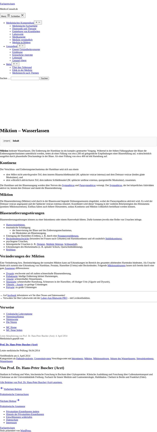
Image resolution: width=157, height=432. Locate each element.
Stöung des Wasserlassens (122, 358)
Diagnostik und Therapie (24, 28)
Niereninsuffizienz (15, 316)
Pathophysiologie (24, 358)
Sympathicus (68, 185)
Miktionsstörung (101, 358)
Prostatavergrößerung (68, 236)
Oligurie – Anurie (14, 284)
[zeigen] (7, 141)
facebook (11, 295)
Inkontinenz (77, 358)
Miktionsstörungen (116, 265)
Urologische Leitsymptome (19, 314)
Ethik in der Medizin (22, 70)
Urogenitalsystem (42, 358)
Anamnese (10, 268)
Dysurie (10, 273)
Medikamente (18, 37)
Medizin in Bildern (21, 42)
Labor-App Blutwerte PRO (54, 298)
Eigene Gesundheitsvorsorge (26, 49)
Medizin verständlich (22, 39)
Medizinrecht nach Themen (25, 73)
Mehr (8, 64)
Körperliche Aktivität (22, 55)
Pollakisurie (11, 276)
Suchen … (5, 78)
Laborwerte (17, 34)
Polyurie (10, 287)
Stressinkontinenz (144, 358)
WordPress (25, 430)
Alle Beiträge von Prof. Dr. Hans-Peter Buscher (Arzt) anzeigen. (31, 382)
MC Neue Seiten (14, 330)
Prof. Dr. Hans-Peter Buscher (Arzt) (19, 344)
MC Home (11, 327)
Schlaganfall (70, 244)
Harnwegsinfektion (15, 224)
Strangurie (11, 281)
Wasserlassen (6, 361)
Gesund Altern (19, 60)
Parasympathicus (87, 185)
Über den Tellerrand (22, 67)
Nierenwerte (12, 319)
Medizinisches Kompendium (20, 23)
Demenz (41, 244)
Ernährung (17, 52)
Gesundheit (11, 46)
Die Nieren (11, 322)
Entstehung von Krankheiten (26, 31)
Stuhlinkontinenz (113, 238)
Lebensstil (17, 57)
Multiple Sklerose (54, 244)
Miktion (88, 358)
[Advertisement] (78, 103)
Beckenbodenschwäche (17, 238)
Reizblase (10, 249)
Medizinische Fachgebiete (24, 26)
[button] (22, 411)
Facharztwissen (7, 3)
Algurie (9, 279)
